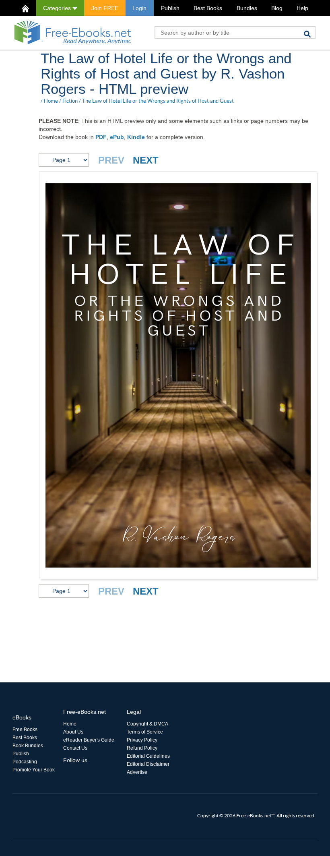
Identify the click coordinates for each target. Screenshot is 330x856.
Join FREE (104, 8)
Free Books (24, 729)
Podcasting (24, 762)
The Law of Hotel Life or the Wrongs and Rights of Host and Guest (158, 100)
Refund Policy (142, 748)
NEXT (146, 160)
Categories (57, 8)
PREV (111, 160)
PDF (101, 137)
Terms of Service (145, 732)
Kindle (136, 137)
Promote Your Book (33, 770)
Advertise (137, 772)
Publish (170, 8)
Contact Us (75, 748)
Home (51, 100)
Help (302, 8)
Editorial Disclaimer (148, 764)
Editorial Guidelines (148, 756)
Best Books (208, 8)
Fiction (70, 100)
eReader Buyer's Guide (88, 740)
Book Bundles (27, 745)
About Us (73, 732)
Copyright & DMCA (147, 724)
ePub (117, 137)
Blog (277, 8)
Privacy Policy (142, 740)
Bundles (247, 8)
